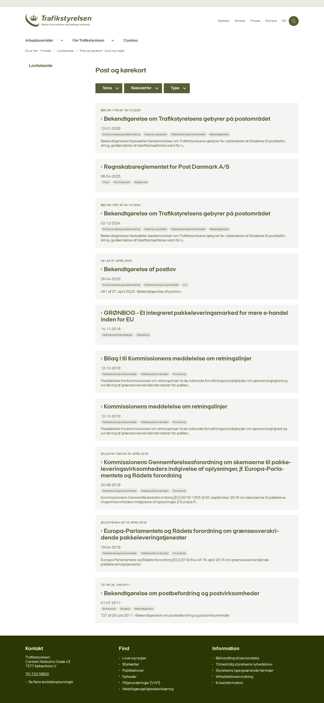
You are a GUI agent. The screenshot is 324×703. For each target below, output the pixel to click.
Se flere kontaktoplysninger (50, 682)
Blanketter (130, 664)
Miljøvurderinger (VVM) (141, 683)
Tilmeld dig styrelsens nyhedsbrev (244, 664)
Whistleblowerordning (234, 677)
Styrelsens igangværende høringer (245, 671)
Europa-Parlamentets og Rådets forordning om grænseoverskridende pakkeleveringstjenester (190, 534)
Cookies (130, 41)
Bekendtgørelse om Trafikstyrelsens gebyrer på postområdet (187, 119)
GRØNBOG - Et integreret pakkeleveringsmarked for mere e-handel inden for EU (194, 316)
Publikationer (133, 671)
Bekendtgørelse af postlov (140, 270)
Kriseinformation (229, 683)
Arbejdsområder (39, 41)
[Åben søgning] (294, 21)
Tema (107, 88)
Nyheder (129, 677)
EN (284, 21)
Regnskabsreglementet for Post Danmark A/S (166, 167)
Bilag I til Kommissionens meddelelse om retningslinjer (178, 359)
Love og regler (134, 658)
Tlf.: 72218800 (37, 674)
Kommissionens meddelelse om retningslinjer (165, 407)
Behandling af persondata (237, 658)
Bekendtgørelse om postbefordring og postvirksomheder (182, 594)
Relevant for (141, 88)
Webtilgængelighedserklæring (147, 689)
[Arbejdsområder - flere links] (61, 40)
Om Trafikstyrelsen (88, 41)
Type (175, 88)
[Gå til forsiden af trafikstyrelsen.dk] (120, 21)
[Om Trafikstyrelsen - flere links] (112, 40)
